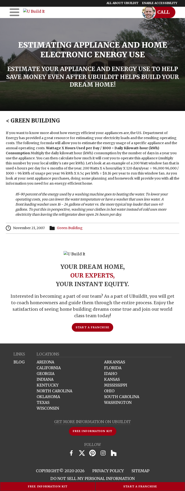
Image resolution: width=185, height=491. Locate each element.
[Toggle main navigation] (14, 12)
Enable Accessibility (159, 3)
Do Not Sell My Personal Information (92, 478)
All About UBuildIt (122, 3)
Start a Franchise (140, 486)
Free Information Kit (47, 486)
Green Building (33, 120)
